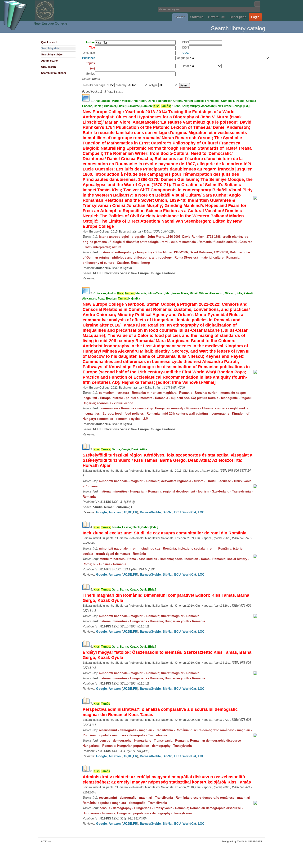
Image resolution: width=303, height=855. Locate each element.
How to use (216, 17)
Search (180, 17)
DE (130, 512)
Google (101, 512)
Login (255, 17)
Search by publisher (53, 73)
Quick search (49, 42)
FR (135, 512)
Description (238, 17)
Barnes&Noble (150, 512)
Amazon (115, 512)
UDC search (48, 66)
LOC (201, 512)
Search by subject (52, 54)
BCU (177, 512)
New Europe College (50, 23)
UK (125, 512)
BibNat (167, 512)
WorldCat (189, 512)
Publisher (88, 58)
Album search (49, 60)
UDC (186, 52)
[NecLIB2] (44, 19)
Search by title (50, 48)
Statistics (196, 17)
